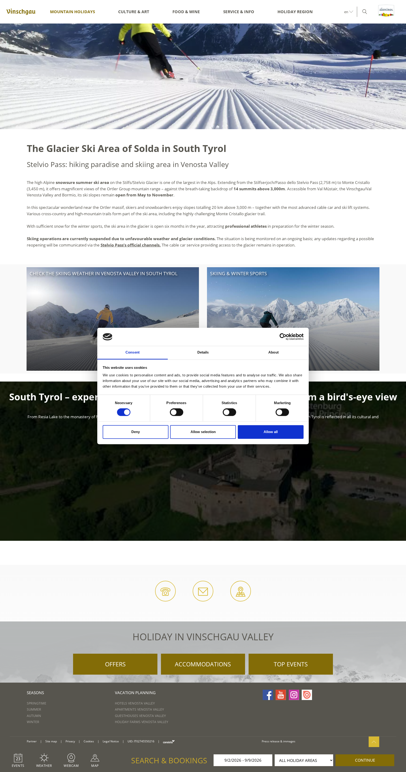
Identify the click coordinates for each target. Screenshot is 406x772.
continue (365, 760)
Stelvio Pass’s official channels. (131, 245)
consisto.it (169, 741)
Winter (33, 722)
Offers (115, 664)
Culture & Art (133, 11)
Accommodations (203, 664)
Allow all (271, 432)
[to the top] (374, 741)
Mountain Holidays (72, 11)
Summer (34, 709)
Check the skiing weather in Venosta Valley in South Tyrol (103, 273)
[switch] (176, 412)
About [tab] (273, 352)
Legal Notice (111, 741)
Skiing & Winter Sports (238, 273)
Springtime (36, 703)
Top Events (291, 664)
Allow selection (203, 432)
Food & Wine (186, 11)
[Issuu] (307, 695)
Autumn (34, 715)
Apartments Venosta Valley (139, 709)
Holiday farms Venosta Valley (141, 722)
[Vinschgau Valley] (21, 11)
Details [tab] (203, 352)
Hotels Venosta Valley (135, 703)
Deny (135, 432)
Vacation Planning (135, 692)
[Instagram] (294, 695)
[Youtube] (281, 695)
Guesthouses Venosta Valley (140, 715)
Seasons (35, 692)
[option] (203, 76)
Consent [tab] (132, 352)
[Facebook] (268, 695)
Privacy (70, 741)
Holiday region (295, 11)
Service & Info (238, 11)
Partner (32, 741)
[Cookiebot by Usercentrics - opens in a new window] (283, 336)
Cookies (89, 741)
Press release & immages (278, 741)
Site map (51, 741)
